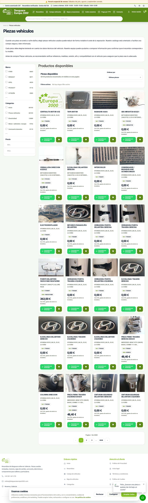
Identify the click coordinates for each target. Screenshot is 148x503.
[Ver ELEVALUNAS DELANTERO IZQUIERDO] (113, 366)
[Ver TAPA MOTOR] (86, 139)
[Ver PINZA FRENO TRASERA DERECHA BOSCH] (140, 366)
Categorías (70, 484)
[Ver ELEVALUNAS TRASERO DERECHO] (140, 309)
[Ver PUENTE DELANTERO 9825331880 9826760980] (59, 309)
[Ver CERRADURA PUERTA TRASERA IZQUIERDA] (86, 309)
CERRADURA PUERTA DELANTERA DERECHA (103, 226)
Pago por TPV (106, 12)
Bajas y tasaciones (73, 12)
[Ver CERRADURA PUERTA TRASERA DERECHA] (140, 251)
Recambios (40, 12)
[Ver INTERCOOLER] (113, 197)
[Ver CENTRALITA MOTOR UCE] (59, 139)
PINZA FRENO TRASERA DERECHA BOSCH (130, 338)
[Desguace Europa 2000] (6, 460)
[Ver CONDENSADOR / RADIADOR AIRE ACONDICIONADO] (140, 197)
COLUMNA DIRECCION (48, 395)
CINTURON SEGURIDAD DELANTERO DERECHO (103, 396)
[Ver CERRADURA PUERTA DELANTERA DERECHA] (113, 251)
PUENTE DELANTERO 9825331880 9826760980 (50, 280)
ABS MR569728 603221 (130, 112)
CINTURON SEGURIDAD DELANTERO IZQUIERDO (130, 396)
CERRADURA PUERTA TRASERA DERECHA (129, 226)
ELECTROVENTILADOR (49, 225)
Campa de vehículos (73, 474)
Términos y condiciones (120, 474)
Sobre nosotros (90, 12)
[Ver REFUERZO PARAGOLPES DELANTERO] (86, 251)
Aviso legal (116, 468)
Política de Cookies (118, 479)
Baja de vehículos (72, 479)
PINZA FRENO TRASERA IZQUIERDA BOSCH (76, 396)
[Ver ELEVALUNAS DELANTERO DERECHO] (86, 197)
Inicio (68, 463)
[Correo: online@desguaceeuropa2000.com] (139, 5)
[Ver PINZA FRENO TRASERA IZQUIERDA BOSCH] (86, 424)
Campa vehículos (55, 12)
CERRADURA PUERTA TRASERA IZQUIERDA (75, 280)
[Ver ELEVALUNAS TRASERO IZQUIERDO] (86, 366)
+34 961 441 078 (10, 476)
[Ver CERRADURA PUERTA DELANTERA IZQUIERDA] (113, 309)
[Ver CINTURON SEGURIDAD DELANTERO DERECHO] (113, 424)
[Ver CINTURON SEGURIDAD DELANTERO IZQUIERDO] (140, 424)
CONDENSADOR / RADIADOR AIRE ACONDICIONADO (128, 169)
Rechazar (99, 494)
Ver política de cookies (83, 497)
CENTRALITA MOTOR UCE (50, 112)
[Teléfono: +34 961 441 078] (135, 5)
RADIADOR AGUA (101, 112)
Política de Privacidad (119, 463)
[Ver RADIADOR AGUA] (113, 139)
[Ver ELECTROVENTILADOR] (59, 251)
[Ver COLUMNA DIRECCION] (59, 424)
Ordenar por (111, 72)
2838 (101, 440)
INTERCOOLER (99, 167)
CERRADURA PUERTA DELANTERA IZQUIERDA (103, 280)
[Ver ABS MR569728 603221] (140, 139)
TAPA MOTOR (72, 112)
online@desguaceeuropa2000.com (16, 481)
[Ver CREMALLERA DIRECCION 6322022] (59, 197)
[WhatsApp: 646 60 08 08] (143, 5)
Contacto (119, 12)
